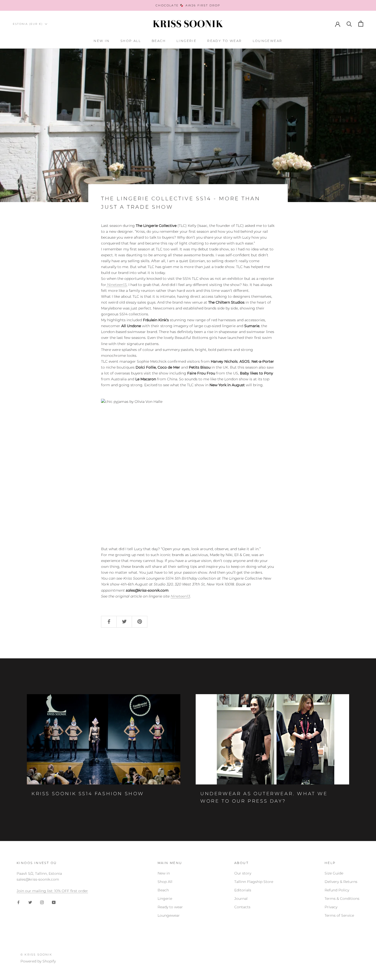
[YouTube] (54, 902)
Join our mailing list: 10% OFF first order (52, 891)
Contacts (242, 907)
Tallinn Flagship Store (253, 881)
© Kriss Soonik (36, 954)
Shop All (130, 41)
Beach (159, 41)
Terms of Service (339, 915)
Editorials (242, 890)
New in (101, 41)
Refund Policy (337, 890)
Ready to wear (224, 41)
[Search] (349, 23)
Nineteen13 (116, 284)
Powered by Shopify (38, 961)
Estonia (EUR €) (28, 24)
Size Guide (334, 873)
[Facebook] (18, 902)
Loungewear (267, 41)
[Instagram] (42, 902)
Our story (242, 873)
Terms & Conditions (342, 898)
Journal (241, 898)
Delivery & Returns (341, 881)
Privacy (331, 907)
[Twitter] (30, 902)
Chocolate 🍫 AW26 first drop (188, 5)
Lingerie (186, 41)
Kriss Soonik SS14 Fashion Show (87, 793)
